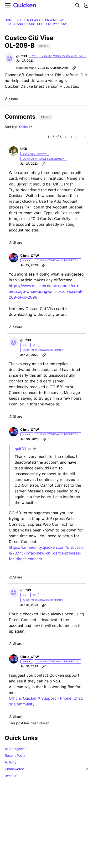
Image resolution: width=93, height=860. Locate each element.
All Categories (15, 749)
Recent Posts (15, 755)
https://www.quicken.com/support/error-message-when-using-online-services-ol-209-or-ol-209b (46, 291)
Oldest (25, 127)
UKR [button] (23, 149)
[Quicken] (24, 5)
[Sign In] (86, 5)
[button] (9, 58)
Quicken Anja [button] (59, 67)
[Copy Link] (74, 68)
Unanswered (46, 769)
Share (11, 99)
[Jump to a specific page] (84, 137)
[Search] (77, 5)
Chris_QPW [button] (29, 256)
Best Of (10, 776)
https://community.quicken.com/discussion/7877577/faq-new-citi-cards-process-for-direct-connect (46, 553)
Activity (10, 762)
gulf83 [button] (21, 56)
